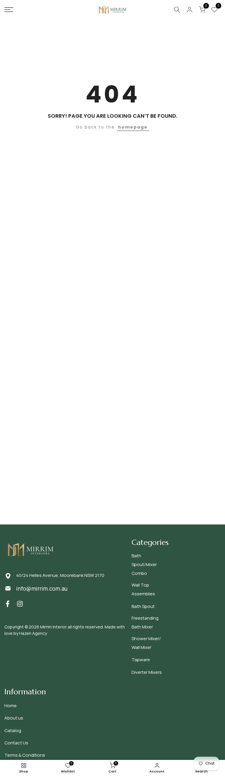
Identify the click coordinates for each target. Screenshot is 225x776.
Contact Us (16, 743)
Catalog (12, 730)
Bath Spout (143, 606)
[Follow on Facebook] (7, 604)
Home (10, 705)
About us (13, 718)
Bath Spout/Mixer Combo (144, 564)
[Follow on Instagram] (20, 604)
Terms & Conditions (24, 755)
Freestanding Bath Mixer (145, 622)
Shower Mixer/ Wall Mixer (146, 642)
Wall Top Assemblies (143, 589)
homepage (133, 127)
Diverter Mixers (147, 672)
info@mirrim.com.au (41, 588)
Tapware (141, 660)
